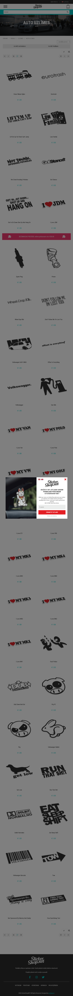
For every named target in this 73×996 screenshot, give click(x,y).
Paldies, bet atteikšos (52, 516)
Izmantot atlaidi (52, 512)
